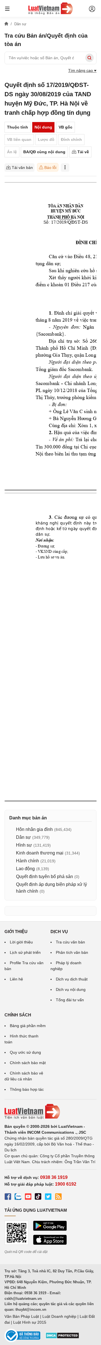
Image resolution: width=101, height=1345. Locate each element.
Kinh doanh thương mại (39, 853)
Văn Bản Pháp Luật (21, 1316)
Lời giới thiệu (21, 942)
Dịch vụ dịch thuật (72, 979)
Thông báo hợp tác (27, 1089)
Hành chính (27, 860)
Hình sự (24, 845)
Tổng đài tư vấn (70, 1000)
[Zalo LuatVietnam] (18, 1197)
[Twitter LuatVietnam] (48, 1197)
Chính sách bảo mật (28, 1062)
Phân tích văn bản (72, 952)
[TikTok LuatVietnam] (38, 1197)
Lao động (25, 868)
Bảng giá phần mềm (28, 1025)
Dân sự (23, 837)
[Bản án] (50, 8)
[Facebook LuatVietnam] (7, 1197)
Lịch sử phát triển (25, 952)
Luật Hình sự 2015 (29, 1322)
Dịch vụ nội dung (71, 989)
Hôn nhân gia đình (34, 829)
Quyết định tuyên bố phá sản (44, 876)
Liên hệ (16, 979)
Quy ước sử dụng (25, 1052)
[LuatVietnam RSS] (58, 1197)
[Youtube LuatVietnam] (28, 1197)
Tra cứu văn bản (70, 942)
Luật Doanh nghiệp (59, 1316)
